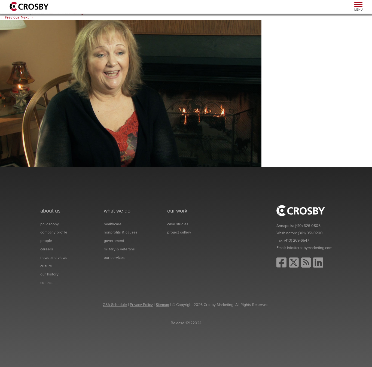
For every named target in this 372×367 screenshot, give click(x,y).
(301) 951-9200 (310, 233)
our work (177, 211)
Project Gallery (179, 232)
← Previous (10, 17)
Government (114, 240)
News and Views (53, 257)
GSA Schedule (115, 304)
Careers (46, 249)
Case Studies (177, 224)
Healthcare (112, 224)
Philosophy (49, 224)
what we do (117, 211)
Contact (46, 282)
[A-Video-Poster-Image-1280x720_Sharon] (130, 93)
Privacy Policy (141, 304)
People (46, 240)
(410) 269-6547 (296, 240)
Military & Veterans (119, 249)
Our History (49, 274)
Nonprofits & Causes (121, 232)
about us (50, 211)
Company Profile (53, 232)
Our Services (114, 257)
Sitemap (162, 304)
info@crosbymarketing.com (309, 247)
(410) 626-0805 (308, 225)
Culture (46, 266)
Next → (27, 17)
